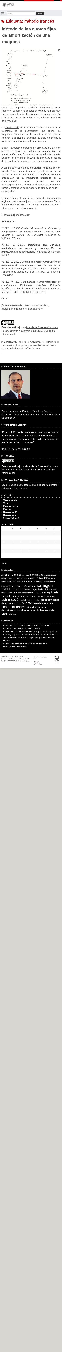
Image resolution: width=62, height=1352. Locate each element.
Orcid (5, 503)
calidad (17, 575)
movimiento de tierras (46, 596)
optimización (10, 599)
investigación (6, 593)
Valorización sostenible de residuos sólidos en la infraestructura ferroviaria (25, 645)
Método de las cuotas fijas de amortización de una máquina (29, 35)
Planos (13, 656)
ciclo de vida (36, 574)
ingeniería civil (40, 589)
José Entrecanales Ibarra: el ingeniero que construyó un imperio (29, 639)
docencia (51, 578)
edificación (6, 581)
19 (21, 546)
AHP (3, 575)
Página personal (10, 506)
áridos (15, 614)
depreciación (31, 131)
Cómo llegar (5, 656)
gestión (24, 586)
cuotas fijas (36, 345)
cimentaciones (50, 575)
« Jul (3, 563)
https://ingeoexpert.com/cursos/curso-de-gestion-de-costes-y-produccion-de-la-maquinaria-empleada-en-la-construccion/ (31, 188)
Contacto (20, 656)
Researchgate (9, 515)
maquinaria (35, 342)
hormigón (44, 585)
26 (21, 551)
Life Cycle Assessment (22, 593)
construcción (30, 578)
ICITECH (20, 589)
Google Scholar (10, 500)
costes (25, 342)
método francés (32, 348)
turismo (18, 611)
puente (27, 603)
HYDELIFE (8, 589)
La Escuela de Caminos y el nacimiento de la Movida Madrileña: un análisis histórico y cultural (27, 627)
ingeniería (28, 589)
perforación (35, 600)
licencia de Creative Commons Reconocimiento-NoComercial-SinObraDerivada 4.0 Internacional (29, 330)
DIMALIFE (42, 578)
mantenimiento (38, 593)
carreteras (25, 575)
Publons (7, 509)
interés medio (7, 348)
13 (29, 542)
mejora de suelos (9, 596)
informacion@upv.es (25, 661)
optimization (25, 600)
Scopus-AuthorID (11, 518)
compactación (7, 578)
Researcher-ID (10, 512)
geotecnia (16, 586)
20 (29, 546)
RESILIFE (48, 603)
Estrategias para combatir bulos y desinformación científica (30, 634)
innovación (52, 589)
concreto (19, 578)
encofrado (16, 582)
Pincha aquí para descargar (15, 215)
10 (4, 542)
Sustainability (29, 607)
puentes (38, 603)
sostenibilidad (11, 607)
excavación (6, 586)
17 (4, 546)
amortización (24, 345)
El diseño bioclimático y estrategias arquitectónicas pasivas (30, 631)
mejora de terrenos (27, 596)
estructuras (27, 581)
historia (31, 586)
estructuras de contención (44, 582)
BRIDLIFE (9, 575)
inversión (19, 348)
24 (4, 551)
